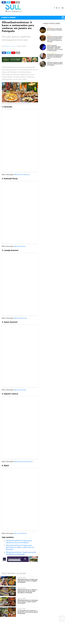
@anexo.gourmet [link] (20, 390)
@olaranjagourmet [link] (20, 318)
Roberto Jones (10, 46)
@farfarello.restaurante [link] (22, 174)
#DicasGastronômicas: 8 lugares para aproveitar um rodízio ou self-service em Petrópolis (20, 547)
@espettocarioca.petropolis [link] (23, 461)
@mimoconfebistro (20, 533)
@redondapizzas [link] (19, 246)
